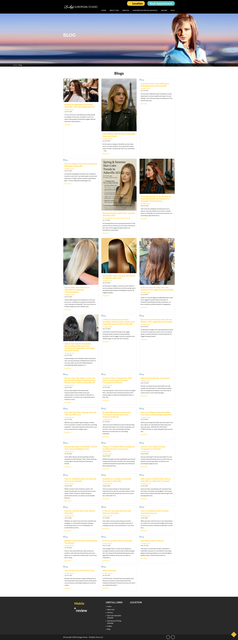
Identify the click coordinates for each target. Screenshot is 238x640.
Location (137, 3)
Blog (173, 10)
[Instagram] (173, 637)
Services (125, 10)
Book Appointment (161, 3)
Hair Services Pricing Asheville (145, 10)
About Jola (114, 10)
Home (103, 10)
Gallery (164, 10)
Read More (67, 124)
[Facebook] (168, 637)
